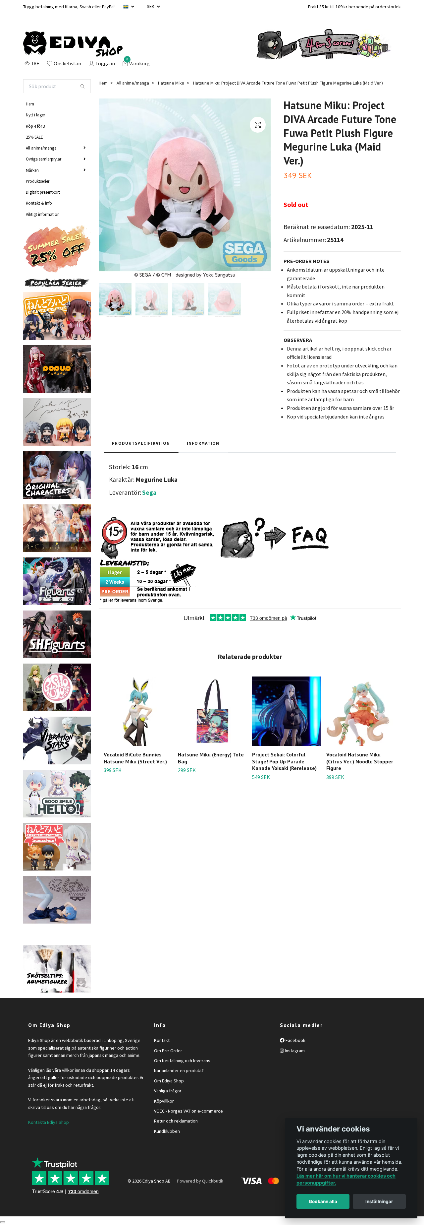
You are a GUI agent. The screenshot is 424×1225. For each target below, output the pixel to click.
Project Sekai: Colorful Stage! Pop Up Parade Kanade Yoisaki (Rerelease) (284, 761)
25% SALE (34, 137)
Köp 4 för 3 (35, 126)
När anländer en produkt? (179, 1070)
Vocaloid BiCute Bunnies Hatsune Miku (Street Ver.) (135, 758)
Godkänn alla (323, 1201)
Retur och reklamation (176, 1121)
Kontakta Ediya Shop (48, 1122)
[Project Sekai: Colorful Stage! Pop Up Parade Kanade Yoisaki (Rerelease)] (286, 711)
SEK (151, 6)
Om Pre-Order (168, 1051)
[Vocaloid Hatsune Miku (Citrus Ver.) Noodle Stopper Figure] (361, 711)
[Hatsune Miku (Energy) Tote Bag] (212, 711)
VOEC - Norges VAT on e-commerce (188, 1111)
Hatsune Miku (171, 83)
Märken (32, 170)
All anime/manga (41, 148)
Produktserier (37, 181)
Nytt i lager (35, 114)
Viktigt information (43, 214)
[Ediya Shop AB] (73, 44)
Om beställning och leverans (182, 1061)
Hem (30, 103)
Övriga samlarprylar (43, 158)
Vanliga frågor (168, 1091)
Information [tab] (203, 443)
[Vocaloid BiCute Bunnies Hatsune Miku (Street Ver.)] (138, 711)
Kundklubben (167, 1131)
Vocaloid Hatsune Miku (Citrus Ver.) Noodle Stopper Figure (359, 761)
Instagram (294, 1051)
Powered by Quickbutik (200, 1181)
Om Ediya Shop (169, 1081)
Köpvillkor (164, 1101)
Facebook (295, 1040)
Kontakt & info (39, 203)
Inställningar (379, 1201)
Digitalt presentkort (43, 192)
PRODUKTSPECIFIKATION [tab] (141, 443)
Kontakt (162, 1040)
